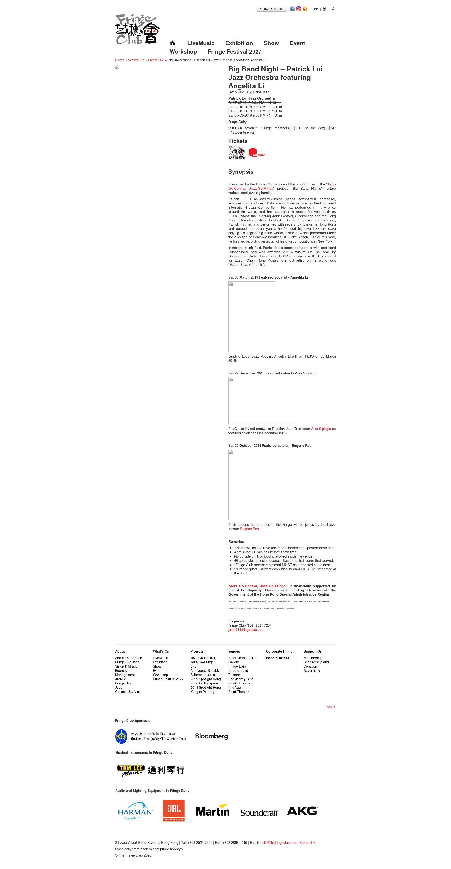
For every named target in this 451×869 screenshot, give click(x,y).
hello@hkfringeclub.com (278, 842)
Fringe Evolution (127, 662)
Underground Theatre (238, 672)
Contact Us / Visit (127, 691)
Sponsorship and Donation (316, 664)
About (120, 651)
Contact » (307, 842)
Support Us (313, 651)
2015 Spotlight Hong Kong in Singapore (206, 680)
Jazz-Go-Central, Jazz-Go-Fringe (257, 585)
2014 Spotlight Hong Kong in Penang (206, 689)
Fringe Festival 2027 (234, 51)
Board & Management (125, 672)
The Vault (235, 687)
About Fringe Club (128, 657)
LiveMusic (200, 43)
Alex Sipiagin (321, 428)
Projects (197, 651)
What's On (136, 59)
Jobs (118, 687)
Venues (234, 651)
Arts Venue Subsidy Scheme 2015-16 (205, 672)
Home (119, 59)
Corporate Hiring (279, 651)
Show (271, 43)
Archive (120, 678)
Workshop (183, 51)
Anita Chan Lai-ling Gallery (242, 659)
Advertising (312, 670)
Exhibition (239, 43)
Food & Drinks (277, 657)
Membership (313, 657)
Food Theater (238, 691)
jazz (231, 629)
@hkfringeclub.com (249, 629)
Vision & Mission (127, 666)
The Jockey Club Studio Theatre (240, 680)
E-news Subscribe (272, 8)
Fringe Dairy (237, 666)
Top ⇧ (331, 706)
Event (297, 43)
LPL (193, 666)
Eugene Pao (249, 528)
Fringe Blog (123, 683)
